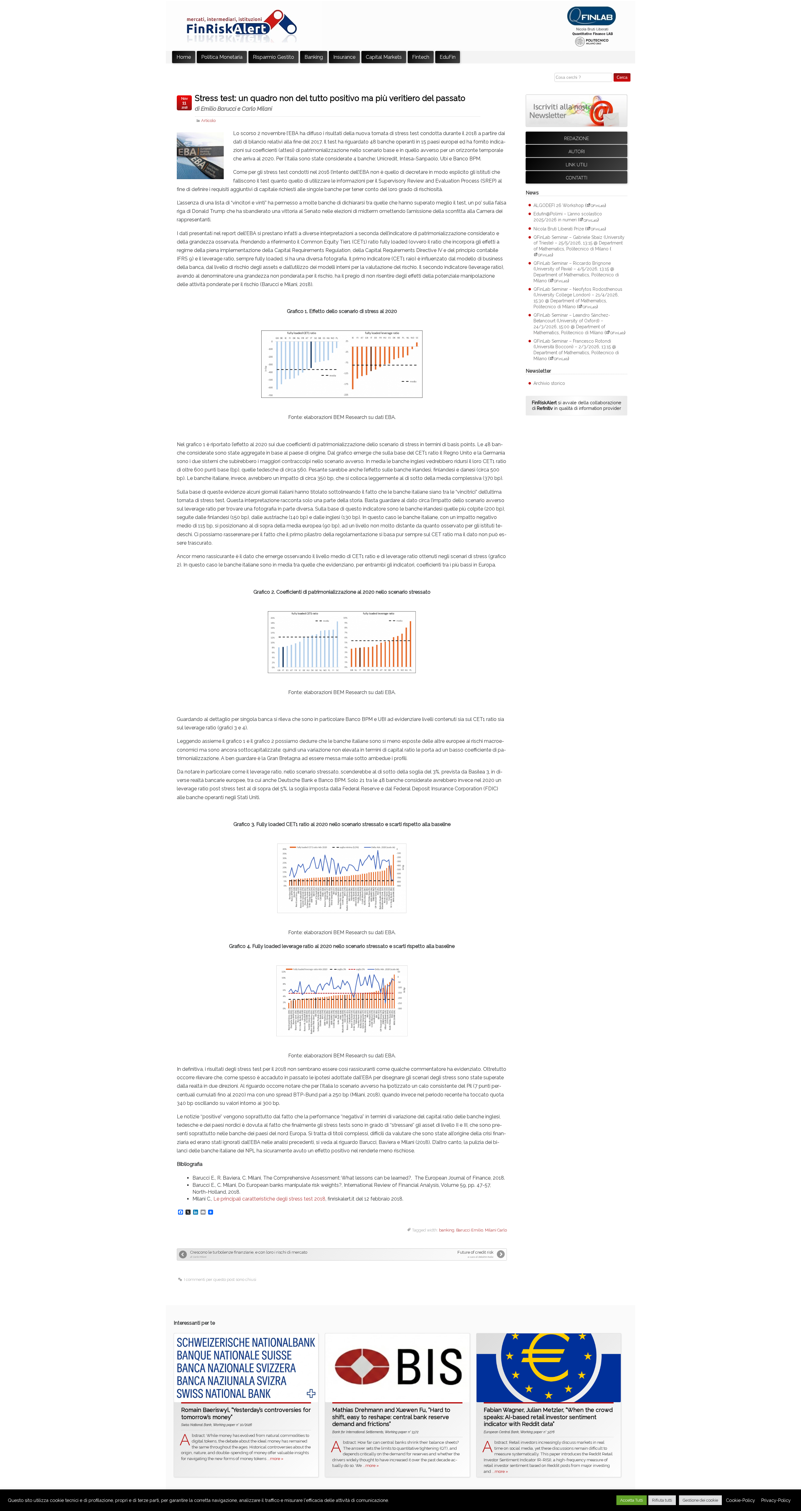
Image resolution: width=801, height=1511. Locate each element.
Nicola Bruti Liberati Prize (558, 228)
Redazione (576, 138)
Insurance (344, 57)
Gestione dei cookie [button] (700, 1500)
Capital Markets (384, 57)
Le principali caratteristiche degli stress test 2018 (269, 1199)
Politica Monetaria (221, 57)
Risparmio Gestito (273, 57)
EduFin (448, 57)
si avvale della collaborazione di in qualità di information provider (576, 405)
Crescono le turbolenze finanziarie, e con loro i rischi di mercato (248, 1254)
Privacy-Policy (776, 1500)
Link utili (576, 164)
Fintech (420, 57)
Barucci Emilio (469, 1230)
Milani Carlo (496, 1230)
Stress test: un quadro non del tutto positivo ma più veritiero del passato (330, 103)
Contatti (576, 177)
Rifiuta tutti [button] (662, 1500)
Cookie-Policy (740, 1500)
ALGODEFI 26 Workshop (558, 205)
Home (183, 57)
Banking (313, 57)
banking (446, 1230)
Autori (577, 151)
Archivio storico (549, 383)
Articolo (208, 120)
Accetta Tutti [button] (631, 1500)
